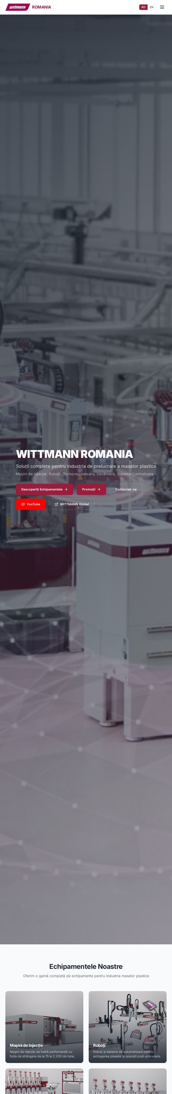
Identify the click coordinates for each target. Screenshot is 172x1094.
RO (143, 7)
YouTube (33, 504)
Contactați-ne (126, 489)
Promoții (88, 489)
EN (151, 7)
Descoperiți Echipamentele (41, 489)
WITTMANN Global (74, 504)
